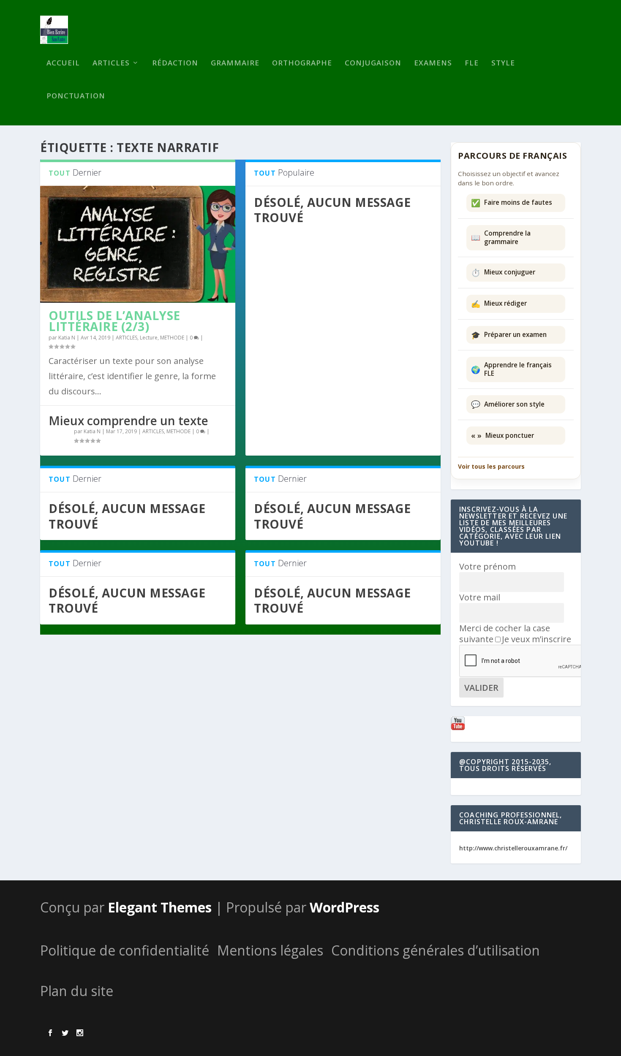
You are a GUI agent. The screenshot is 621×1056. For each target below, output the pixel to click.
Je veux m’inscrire (536, 639)
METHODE (172, 337)
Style (503, 64)
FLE (472, 64)
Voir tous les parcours (491, 466)
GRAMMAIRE (235, 64)
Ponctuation (75, 96)
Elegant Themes (160, 907)
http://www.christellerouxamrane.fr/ (513, 848)
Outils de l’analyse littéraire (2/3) (114, 320)
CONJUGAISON (373, 64)
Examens (433, 64)
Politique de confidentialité (124, 950)
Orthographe (302, 64)
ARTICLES (111, 64)
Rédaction (175, 64)
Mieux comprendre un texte (128, 421)
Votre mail (479, 597)
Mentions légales (270, 950)
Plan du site (76, 991)
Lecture (149, 337)
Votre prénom (487, 566)
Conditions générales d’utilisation (435, 950)
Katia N (66, 337)
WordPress (344, 907)
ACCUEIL (63, 64)
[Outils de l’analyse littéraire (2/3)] (137, 244)
